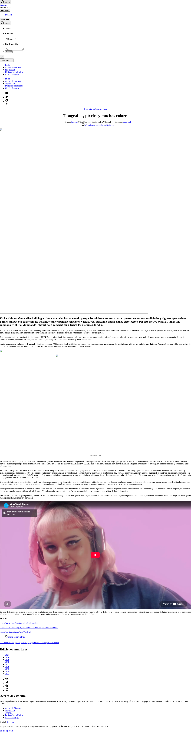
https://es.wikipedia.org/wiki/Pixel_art (15, 632)
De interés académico (14, 72)
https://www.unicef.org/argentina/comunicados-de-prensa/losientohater (29, 627)
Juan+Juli (127, 122)
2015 (7, 669)
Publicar (8, 15)
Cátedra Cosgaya (12, 74)
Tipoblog (3, 5)
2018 (7, 662)
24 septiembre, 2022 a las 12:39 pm (99, 125)
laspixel (74, 122)
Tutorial (8, 713)
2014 (7, 671)
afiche (10, 637)
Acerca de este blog (13, 67)
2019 (7, 660)
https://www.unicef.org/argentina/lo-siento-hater (19, 623)
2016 (7, 667)
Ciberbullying (19, 637)
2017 (7, 664)
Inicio (7, 65)
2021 (7, 655)
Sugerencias (10, 70)
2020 (7, 657)
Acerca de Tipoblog (13, 708)
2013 (7, 674)
